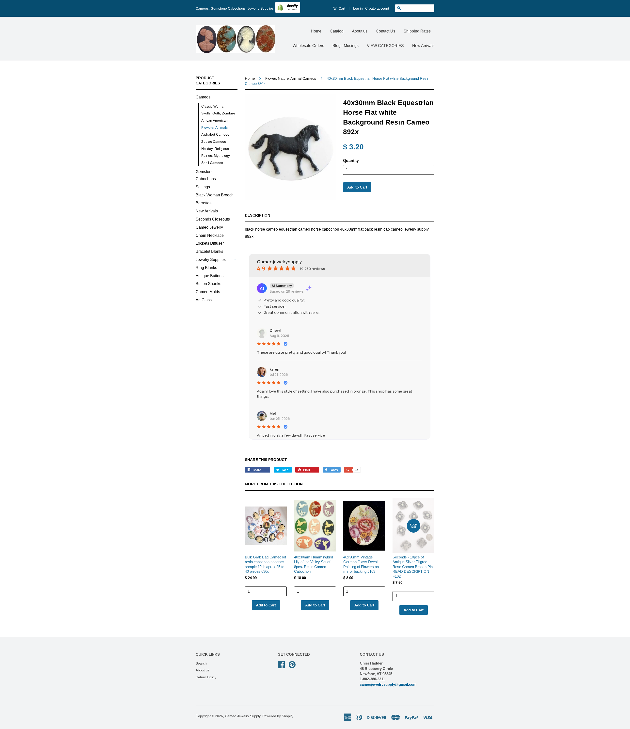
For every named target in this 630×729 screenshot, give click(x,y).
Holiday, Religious (215, 149)
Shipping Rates (417, 31)
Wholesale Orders (308, 46)
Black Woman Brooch (215, 195)
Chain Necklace (210, 235)
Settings (203, 187)
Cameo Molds (208, 292)
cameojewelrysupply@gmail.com (388, 684)
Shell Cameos (212, 163)
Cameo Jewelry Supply (242, 716)
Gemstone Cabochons (206, 175)
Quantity (351, 160)
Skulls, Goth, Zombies (218, 113)
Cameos (203, 97)
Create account (377, 8)
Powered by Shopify (277, 716)
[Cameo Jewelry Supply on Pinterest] (292, 664)
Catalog (337, 31)
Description (257, 215)
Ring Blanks (206, 268)
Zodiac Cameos (213, 141)
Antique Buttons (209, 276)
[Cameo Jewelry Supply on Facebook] (281, 664)
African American (214, 120)
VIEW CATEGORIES (385, 46)
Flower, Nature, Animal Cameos (290, 78)
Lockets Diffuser (210, 243)
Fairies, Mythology (215, 156)
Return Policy (206, 677)
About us (359, 31)
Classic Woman (213, 106)
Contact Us (385, 31)
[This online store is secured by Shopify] (287, 12)
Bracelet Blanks (209, 251)
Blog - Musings (345, 46)
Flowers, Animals (214, 127)
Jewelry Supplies (211, 259)
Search (201, 663)
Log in (358, 8)
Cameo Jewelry (209, 227)
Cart (341, 8)
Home (316, 31)
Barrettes (203, 203)
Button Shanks (208, 284)
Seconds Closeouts (213, 219)
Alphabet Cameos (215, 134)
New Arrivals (423, 46)
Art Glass (204, 300)
